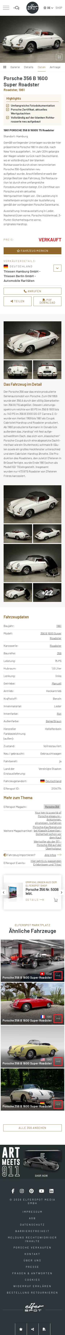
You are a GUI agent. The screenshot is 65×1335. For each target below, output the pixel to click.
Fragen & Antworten (32, 1273)
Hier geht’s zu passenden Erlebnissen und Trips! (46, 862)
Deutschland (53, 781)
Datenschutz (32, 1224)
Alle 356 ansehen (32, 1127)
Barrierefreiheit (32, 1231)
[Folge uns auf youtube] (41, 1191)
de (49, 7)
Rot (59, 713)
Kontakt (32, 1253)
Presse (32, 1266)
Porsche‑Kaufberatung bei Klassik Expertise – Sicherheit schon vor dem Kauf (47, 832)
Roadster (55, 645)
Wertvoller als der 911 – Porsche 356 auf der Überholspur (47, 845)
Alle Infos (50, 855)
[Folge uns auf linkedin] (51, 1191)
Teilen (19, 301)
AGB (32, 1218)
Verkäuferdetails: (20, 260)
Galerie (15, 67)
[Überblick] (4, 67)
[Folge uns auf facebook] (13, 1191)
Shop (59, 7)
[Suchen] (17, 8)
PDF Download (47, 301)
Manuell (56, 683)
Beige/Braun (53, 721)
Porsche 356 (52, 806)
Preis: (9, 239)
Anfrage (55, 67)
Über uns (32, 1260)
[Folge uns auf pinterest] (31, 1191)
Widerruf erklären (32, 1286)
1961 (58, 625)
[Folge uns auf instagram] (22, 1191)
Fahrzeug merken (34, 250)
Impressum (33, 1211)
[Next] (61, 892)
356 (59, 653)
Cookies (32, 1279)
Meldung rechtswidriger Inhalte (32, 1239)
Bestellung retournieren (32, 1292)
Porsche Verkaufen (33, 1247)
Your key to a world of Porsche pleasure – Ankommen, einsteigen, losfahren (48, 817)
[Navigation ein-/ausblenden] (6, 8)
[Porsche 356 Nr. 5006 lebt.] (32, 892)
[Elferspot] (32, 7)
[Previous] (3, 892)
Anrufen (34, 291)
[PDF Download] (44, 1329)
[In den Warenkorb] (55, 900)
